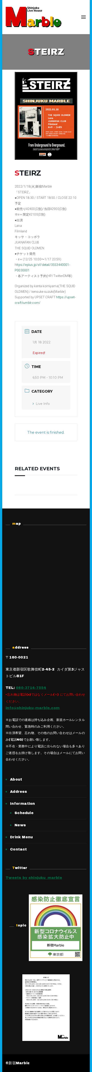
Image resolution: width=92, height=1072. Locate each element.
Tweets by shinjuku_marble (34, 878)
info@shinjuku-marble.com (33, 708)
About (16, 779)
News (20, 825)
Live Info (43, 404)
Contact (18, 849)
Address (18, 791)
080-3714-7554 (31, 688)
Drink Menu (21, 837)
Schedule (24, 813)
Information (22, 803)
